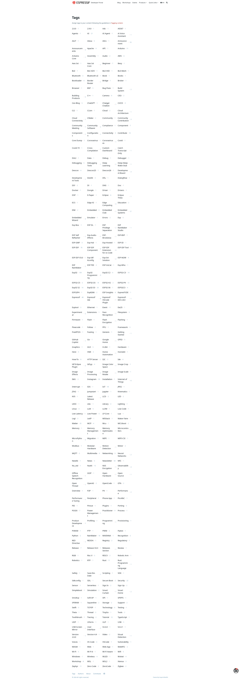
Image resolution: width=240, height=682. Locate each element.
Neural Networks (122, 454)
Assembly (91, 56)
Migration (91, 438)
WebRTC (121, 647)
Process (121, 510)
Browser (75, 88)
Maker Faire (123, 418)
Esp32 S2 (76, 287)
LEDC (74, 404)
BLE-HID (106, 71)
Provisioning (123, 520)
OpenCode (107, 483)
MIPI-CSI (121, 438)
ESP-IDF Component (92, 248)
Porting (121, 505)
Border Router (90, 81)
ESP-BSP (121, 235)
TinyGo (105, 612)
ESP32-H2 (106, 282)
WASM (75, 647)
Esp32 (74, 272)
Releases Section (106, 549)
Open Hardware (106, 474)
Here (74, 352)
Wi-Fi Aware (107, 651)
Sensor (75, 585)
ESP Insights (107, 292)
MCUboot (122, 423)
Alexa (89, 41)
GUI (89, 347)
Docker (75, 190)
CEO (120, 95)
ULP (104, 622)
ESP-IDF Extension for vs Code (107, 250)
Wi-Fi (74, 651)
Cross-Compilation (92, 149)
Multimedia (92, 453)
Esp (119, 217)
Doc (119, 185)
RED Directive (76, 541)
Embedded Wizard (76, 218)
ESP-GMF (76, 242)
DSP (74, 195)
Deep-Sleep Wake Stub (123, 164)
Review (121, 548)
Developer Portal (97, 3)
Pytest (120, 531)
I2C (103, 359)
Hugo (160, 677)
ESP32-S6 (106, 287)
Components (77, 134)
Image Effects (75, 373)
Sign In (105, 585)
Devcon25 (91, 170)
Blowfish (166, 677)
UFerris (90, 622)
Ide (119, 359)
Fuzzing (90, 332)
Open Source (121, 474)
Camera (105, 95)
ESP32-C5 (76, 282)
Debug (105, 158)
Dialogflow (122, 178)
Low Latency (77, 413)
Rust (104, 560)
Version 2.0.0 (75, 635)
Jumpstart (91, 391)
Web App (106, 647)
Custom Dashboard (107, 149)
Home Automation (107, 353)
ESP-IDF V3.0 (77, 257)
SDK (119, 573)
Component (123, 125)
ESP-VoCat (106, 265)
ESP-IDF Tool (123, 247)
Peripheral (91, 498)
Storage (105, 602)
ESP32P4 (75, 292)
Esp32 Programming (92, 275)
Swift (74, 607)
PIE (73, 505)
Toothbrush (77, 617)
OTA (119, 483)
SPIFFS (120, 597)
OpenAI (90, 483)
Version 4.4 (92, 634)
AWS (120, 56)
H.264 (104, 347)
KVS (73, 396)
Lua (119, 413)
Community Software (92, 126)
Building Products (76, 96)
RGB (74, 555)
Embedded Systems (122, 211)
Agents (75, 33)
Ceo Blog (76, 103)
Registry (106, 540)
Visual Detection (122, 635)
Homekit (121, 352)
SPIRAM (75, 602)
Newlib (75, 461)
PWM (104, 531)
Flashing (121, 319)
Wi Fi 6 (90, 651)
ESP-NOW (122, 257)
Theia (74, 612)
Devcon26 (106, 170)
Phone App (107, 498)
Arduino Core (75, 57)
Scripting (106, 573)
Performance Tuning (77, 499)
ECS (73, 202)
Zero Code (91, 666)
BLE (73, 71)
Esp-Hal (90, 242)
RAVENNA (106, 535)
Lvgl (73, 418)
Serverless (91, 585)
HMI (89, 352)
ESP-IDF (75, 247)
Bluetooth (76, 75)
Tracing (90, 617)
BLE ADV (91, 71)
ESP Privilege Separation (107, 228)
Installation (107, 379)
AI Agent (106, 33)
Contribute (122, 133)
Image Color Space (107, 365)
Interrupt (76, 386)
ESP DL (90, 225)
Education (122, 202)
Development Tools (77, 179)
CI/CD (120, 103)
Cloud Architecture (123, 111)
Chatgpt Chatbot (105, 104)
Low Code (122, 409)
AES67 (120, 28)
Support (121, 602)
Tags (73, 674)
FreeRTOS (76, 332)
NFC (119, 461)
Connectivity (107, 133)
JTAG (74, 391)
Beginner (106, 63)
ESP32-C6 (91, 282)
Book (104, 75)
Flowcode (76, 327)
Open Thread (75, 484)
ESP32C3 (121, 287)
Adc (104, 28)
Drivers (121, 190)
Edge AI (90, 202)
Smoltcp (75, 597)
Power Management (92, 513)
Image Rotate (105, 373)
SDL (89, 580)
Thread (90, 612)
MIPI (104, 438)
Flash (89, 319)
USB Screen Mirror (77, 628)
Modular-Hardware (91, 447)
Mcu (104, 423)
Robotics (76, 560)
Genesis (105, 332)
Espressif (76, 297)
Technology (107, 607)
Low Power (92, 413)
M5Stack (106, 418)
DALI (74, 158)
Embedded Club (107, 211)
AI (88, 33)
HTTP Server (92, 359)
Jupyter (105, 391)
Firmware (76, 319)
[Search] (167, 2)
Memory (75, 428)
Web (89, 647)
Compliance (107, 125)
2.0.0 (74, 28)
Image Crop (123, 364)
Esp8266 (90, 292)
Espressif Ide (91, 298)
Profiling (91, 520)
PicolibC (121, 498)
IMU (74, 379)
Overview (76, 490)
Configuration (92, 134)
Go (88, 339)
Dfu (104, 178)
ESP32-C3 (122, 272)
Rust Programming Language (123, 564)
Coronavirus (92, 140)
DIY (73, 185)
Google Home (105, 340)
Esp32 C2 (106, 272)
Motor (120, 446)
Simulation (92, 590)
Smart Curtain (105, 591)
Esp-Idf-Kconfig (90, 258)
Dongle (90, 190)
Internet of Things (122, 380)
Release (75, 548)
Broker (121, 80)
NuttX (89, 465)
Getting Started (121, 333)
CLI (73, 110)
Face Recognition (107, 313)
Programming (107, 522)
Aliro (104, 41)
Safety (74, 573)
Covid (120, 140)
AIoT (74, 41)
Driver (105, 190)
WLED (105, 656)
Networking (107, 453)
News (89, 461)
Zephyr (75, 666)
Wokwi (121, 656)
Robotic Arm (123, 555)
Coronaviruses (107, 141)
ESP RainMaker (76, 266)
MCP (89, 423)
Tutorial (105, 617)
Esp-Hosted (107, 242)
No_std (75, 465)
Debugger (122, 158)
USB (119, 622)
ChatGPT (91, 103)
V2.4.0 (105, 627)
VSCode (105, 642)
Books (120, 75)
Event (104, 307)
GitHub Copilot (75, 340)
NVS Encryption (107, 467)
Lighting (121, 404)
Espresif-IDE (123, 292)
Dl (88, 185)
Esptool (75, 307)
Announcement (122, 42)
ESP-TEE (90, 265)
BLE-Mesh (122, 71)
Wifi (119, 651)
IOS (88, 386)
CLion (89, 110)
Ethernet (91, 307)
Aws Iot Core (90, 64)
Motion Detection (106, 447)
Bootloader (77, 80)
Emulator (91, 217)
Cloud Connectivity (77, 119)
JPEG (120, 386)
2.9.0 (89, 28)
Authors (81, 674)
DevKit (90, 178)
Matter (75, 423)
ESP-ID (121, 242)
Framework (123, 327)
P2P (89, 490)
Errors (105, 217)
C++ (89, 95)
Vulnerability (123, 642)
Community (107, 118)
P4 (103, 490)
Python (75, 535)
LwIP (89, 418)
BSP (89, 88)
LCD (104, 396)
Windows (76, 656)
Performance (123, 492)
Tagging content (117, 23)
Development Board (123, 171)
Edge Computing (107, 203)
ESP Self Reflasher (76, 236)
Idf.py (89, 364)
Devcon (75, 170)
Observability (123, 467)
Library (105, 404)
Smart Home (120, 591)
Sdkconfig (76, 580)
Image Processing (92, 373)
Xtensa (121, 661)
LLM (89, 409)
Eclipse (105, 195)
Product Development (77, 523)
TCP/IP (90, 607)
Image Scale (123, 371)
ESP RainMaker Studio (122, 228)
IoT (103, 386)
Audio (105, 56)
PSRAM (75, 531)
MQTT (74, 453)
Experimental (77, 313)
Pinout (90, 505)
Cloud (105, 110)
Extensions (92, 312)
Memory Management (92, 431)
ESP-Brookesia (106, 236)
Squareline (91, 602)
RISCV (105, 555)
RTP (89, 560)
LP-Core (105, 413)
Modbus (75, 446)
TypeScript (122, 617)
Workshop (76, 661)
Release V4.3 (92, 548)
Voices (75, 642)
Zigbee (121, 666)
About (88, 674)
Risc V (89, 555)
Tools (120, 612)
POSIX (74, 510)
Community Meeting (77, 126)
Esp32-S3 (91, 287)
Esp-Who (121, 265)
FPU (104, 327)
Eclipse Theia (121, 196)
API (103, 48)
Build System (121, 89)
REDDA (90, 540)
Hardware (122, 347)
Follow (90, 327)
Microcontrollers (123, 429)
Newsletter (107, 461)
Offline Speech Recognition (77, 476)
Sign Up (121, 585)
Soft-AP (90, 597)
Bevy (120, 63)
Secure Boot (107, 580)
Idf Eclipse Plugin (76, 365)
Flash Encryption (107, 321)
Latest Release (90, 397)
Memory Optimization (107, 431)
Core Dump (77, 140)
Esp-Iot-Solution (106, 258)
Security (121, 580)
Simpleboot (77, 590)
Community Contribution (123, 119)
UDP (74, 622)
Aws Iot (75, 63)
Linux (74, 409)
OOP (89, 473)
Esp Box (75, 225)
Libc (89, 404)
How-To (75, 359)
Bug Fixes (106, 88)
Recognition (123, 535)
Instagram (91, 379)
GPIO (120, 339)
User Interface (91, 628)
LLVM (104, 409)
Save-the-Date (91, 574)
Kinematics (122, 391)
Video (104, 634)
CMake (90, 118)
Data (89, 158)
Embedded (92, 210)
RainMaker (92, 535)
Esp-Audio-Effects (92, 236)
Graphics (76, 347)
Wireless (91, 656)
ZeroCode (106, 666)
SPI (103, 597)
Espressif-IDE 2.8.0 (122, 298)
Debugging (77, 163)
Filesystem (122, 312)
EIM (73, 210)
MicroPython (77, 439)
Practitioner (107, 510)
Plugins (105, 505)
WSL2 (104, 661)
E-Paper (90, 195)
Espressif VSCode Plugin (106, 300)
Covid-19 (76, 148)
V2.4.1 (120, 627)
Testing (121, 607)
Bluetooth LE (92, 75)
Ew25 (120, 307)
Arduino (121, 48)
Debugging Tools (92, 164)
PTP (89, 531)
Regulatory (122, 540)
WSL (89, 661)
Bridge (105, 80)
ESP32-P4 (122, 282)
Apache (90, 48)
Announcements (77, 49)
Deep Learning (106, 164)
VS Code (90, 642)
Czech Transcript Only (122, 150)
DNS (104, 185)
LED (119, 396)
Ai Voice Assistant (122, 34)
